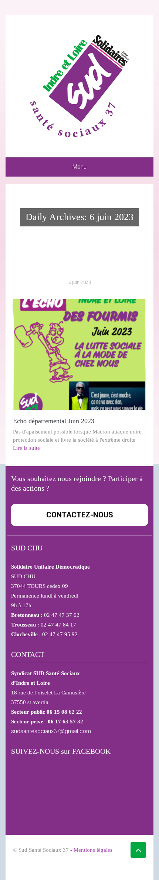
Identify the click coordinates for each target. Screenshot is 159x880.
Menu (79, 166)
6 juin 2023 (79, 282)
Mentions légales (93, 850)
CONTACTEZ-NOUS (79, 514)
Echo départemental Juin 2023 (53, 421)
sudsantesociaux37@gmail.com (51, 731)
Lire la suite (26, 448)
